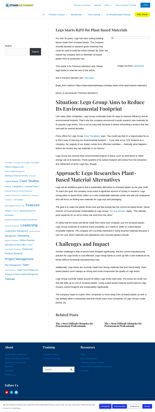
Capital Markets (11, 181)
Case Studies (29, 181)
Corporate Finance (31, 187)
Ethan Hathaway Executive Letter (14, 205)
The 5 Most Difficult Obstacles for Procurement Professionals (74, 324)
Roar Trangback (92, 136)
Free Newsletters (89, 358)
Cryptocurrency (26, 195)
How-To (15, 211)
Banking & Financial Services (16, 176)
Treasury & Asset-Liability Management (21, 274)
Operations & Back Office (15, 245)
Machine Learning (34, 231)
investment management (12, 226)
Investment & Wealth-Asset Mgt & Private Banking (21, 220)
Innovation (9, 215)
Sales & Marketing (10, 270)
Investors (9, 370)
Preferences (134, 406)
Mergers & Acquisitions (11, 240)
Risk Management (13, 265)
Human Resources (27, 211)
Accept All (105, 406)
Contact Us (10, 374)
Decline (147, 406)
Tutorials (10, 279)
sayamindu (138, 66)
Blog (83, 354)
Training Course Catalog (92, 362)
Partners (9, 366)
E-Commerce (9, 200)
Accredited (35, 163)
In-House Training (51, 358)
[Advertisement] (23, 107)
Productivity (27, 249)
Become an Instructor (15, 362)
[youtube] (7, 392)
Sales (25, 264)
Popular (30, 245)
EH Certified (18, 200)
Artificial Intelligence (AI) (14, 167)
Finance (8, 211)
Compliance (17, 186)
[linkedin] (12, 392)
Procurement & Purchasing (13, 249)
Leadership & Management (16, 231)
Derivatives (35, 195)
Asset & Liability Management (14, 171)
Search (8, 46)
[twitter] (16, 392)
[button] (110, 5)
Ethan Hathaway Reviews (17, 358)
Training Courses (51, 354)
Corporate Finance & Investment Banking (18, 191)
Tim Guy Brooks (117, 211)
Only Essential (119, 406)
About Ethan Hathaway (16, 354)
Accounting (8, 163)
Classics (8, 187)
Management (10, 236)
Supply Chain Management (27, 270)
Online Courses (27, 240)
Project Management (19, 259)
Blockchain (32, 176)
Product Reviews (14, 253)
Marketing (23, 235)
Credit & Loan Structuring (12, 195)
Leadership (29, 225)
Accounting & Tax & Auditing (21, 162)
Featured (32, 205)
